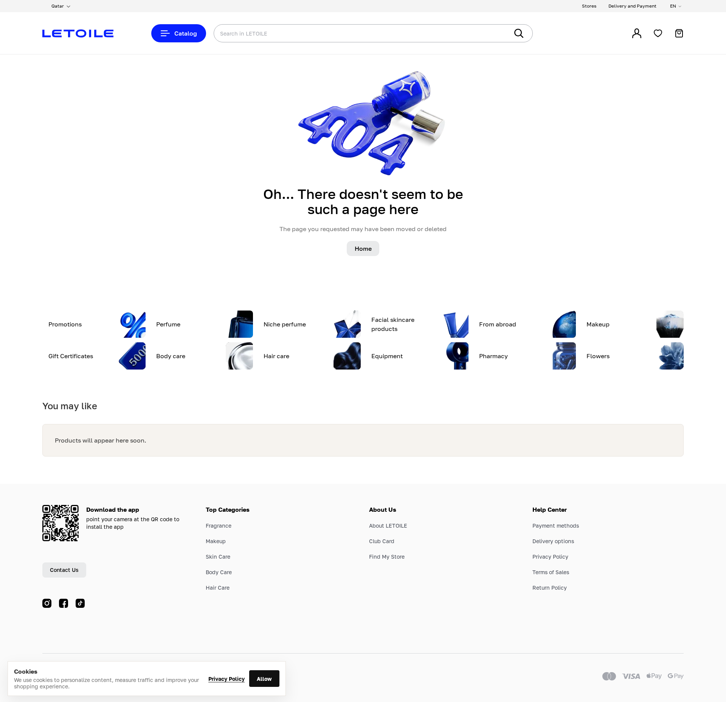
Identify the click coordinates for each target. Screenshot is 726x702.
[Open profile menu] (636, 33)
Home (363, 248)
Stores (589, 6)
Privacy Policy (226, 679)
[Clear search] (491, 33)
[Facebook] (63, 603)
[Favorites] (657, 33)
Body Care (219, 572)
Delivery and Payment (632, 6)
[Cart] (679, 33)
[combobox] (346, 33)
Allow (264, 679)
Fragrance (218, 525)
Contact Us (64, 570)
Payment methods (555, 525)
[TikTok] (80, 603)
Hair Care (218, 587)
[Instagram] (46, 603)
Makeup (216, 541)
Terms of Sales (550, 572)
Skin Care (218, 556)
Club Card (381, 541)
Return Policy (549, 587)
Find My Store (387, 556)
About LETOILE (388, 525)
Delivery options (553, 541)
